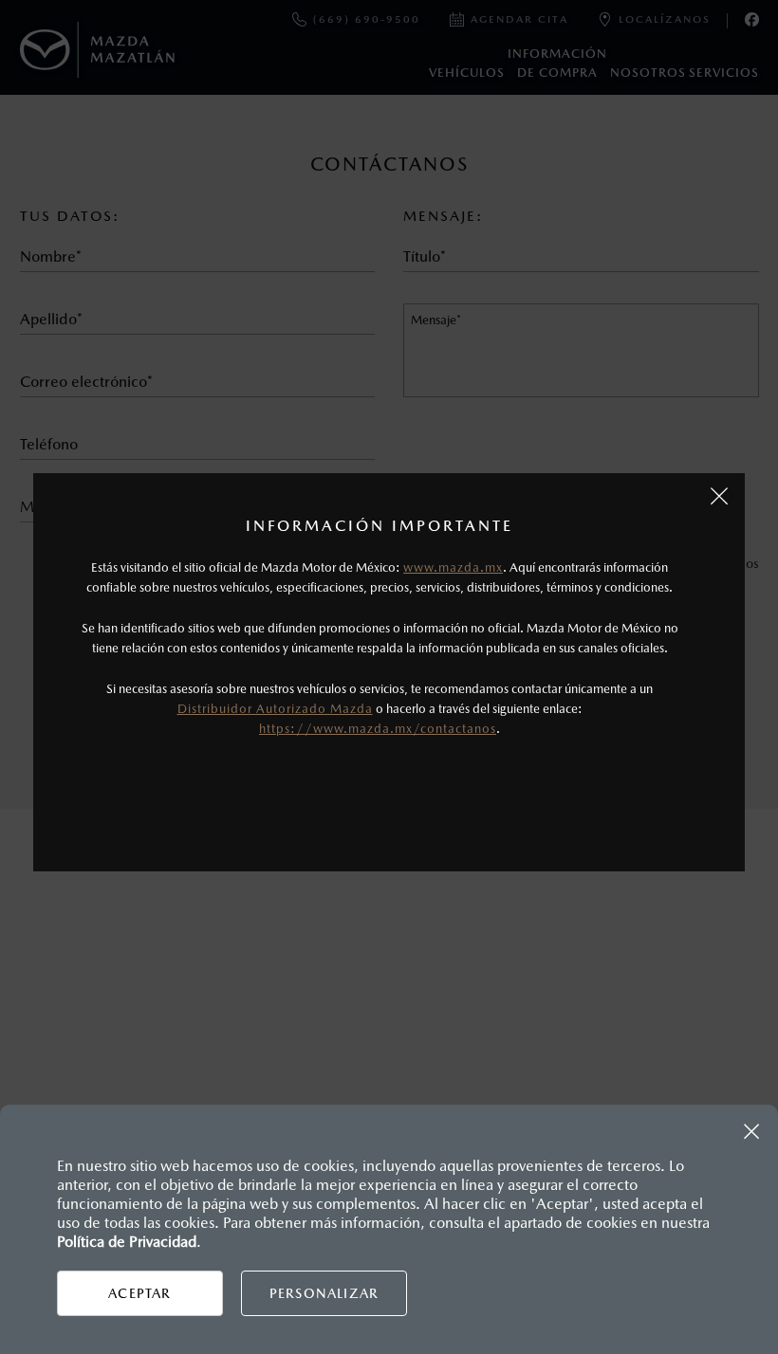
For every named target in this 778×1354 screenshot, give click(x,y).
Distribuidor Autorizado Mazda (275, 709)
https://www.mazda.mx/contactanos (377, 729)
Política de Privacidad (126, 1242)
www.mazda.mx (453, 567)
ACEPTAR (139, 1293)
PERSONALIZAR (324, 1293)
